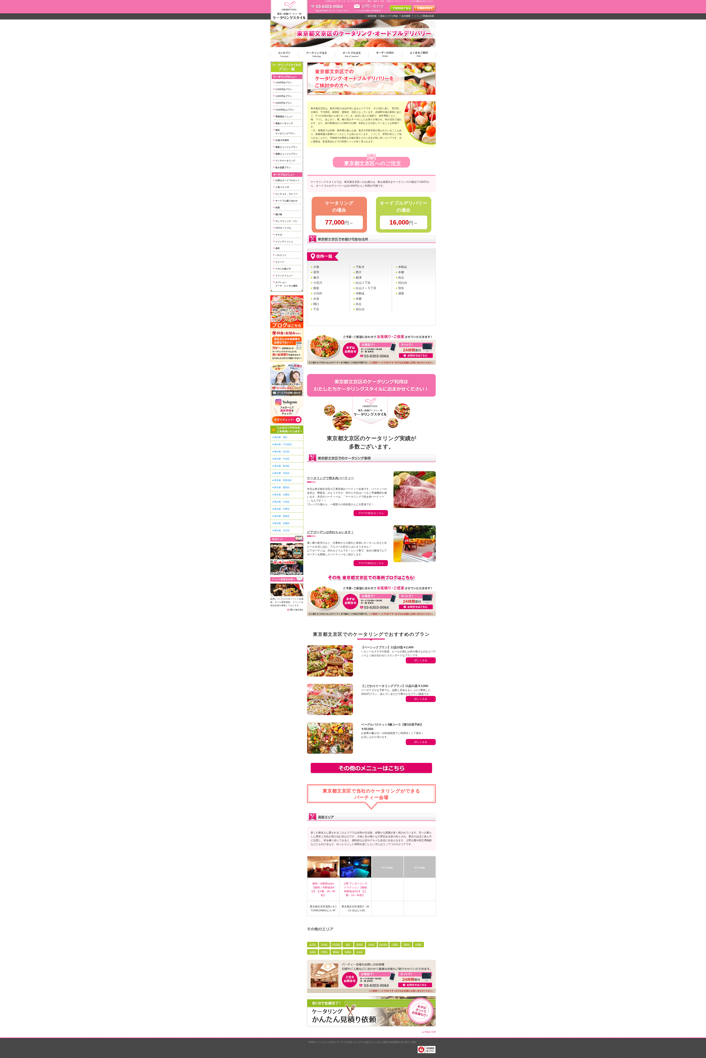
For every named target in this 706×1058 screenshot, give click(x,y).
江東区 (395, 944)
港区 (348, 944)
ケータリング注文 (326, 1042)
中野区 (324, 952)
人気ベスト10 (282, 187)
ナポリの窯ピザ (283, 269)
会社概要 (406, 16)
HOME (311, 1042)
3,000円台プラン (283, 96)
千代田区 (336, 944)
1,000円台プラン (283, 82)
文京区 (359, 952)
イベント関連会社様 (424, 16)
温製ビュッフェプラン (286, 154)
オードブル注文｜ (345, 1042)
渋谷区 (371, 944)
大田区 (312, 952)
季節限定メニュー (284, 116)
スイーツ (279, 262)
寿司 (277, 248)
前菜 (277, 207)
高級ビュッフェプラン (286, 147)
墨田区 (406, 944)
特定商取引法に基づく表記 (403, 1042)
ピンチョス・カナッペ (286, 194)
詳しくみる (420, 660)
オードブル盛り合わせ (286, 201)
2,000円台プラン (283, 89)
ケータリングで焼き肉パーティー (330, 478)
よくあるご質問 (380, 1042)
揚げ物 (278, 214)
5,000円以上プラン (284, 109)
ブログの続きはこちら (371, 513)
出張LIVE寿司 (282, 140)
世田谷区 (383, 944)
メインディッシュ (284, 241)
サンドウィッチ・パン (286, 221)
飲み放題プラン (283, 167)
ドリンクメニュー (284, 275)
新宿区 (359, 944)
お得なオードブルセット (287, 180)
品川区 (312, 944)
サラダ (278, 235)
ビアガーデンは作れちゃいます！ (330, 532)
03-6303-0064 (376, 356)
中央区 (324, 944)
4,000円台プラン (283, 103)
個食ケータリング (284, 123)
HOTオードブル (283, 228)
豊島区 (336, 952)
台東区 (418, 944)
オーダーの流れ (362, 1042)
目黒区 (348, 952)
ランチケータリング (285, 160)
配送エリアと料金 (389, 16)
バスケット (280, 255)
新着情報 (372, 16)
